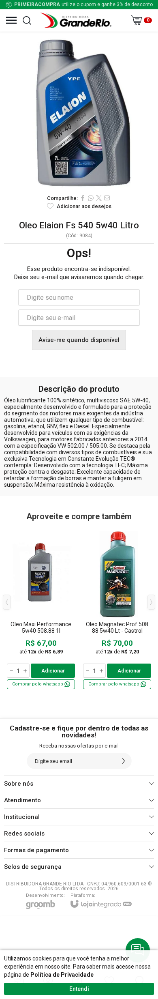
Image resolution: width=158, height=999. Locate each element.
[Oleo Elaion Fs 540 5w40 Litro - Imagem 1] (79, 111)
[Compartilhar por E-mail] (107, 198)
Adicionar (53, 671)
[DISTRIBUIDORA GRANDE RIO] (76, 20)
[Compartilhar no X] (99, 198)
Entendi (79, 989)
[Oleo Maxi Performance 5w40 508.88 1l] (40, 608)
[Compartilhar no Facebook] (82, 198)
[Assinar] (123, 761)
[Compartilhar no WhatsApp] (91, 198)
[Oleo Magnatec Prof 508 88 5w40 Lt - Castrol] (117, 608)
